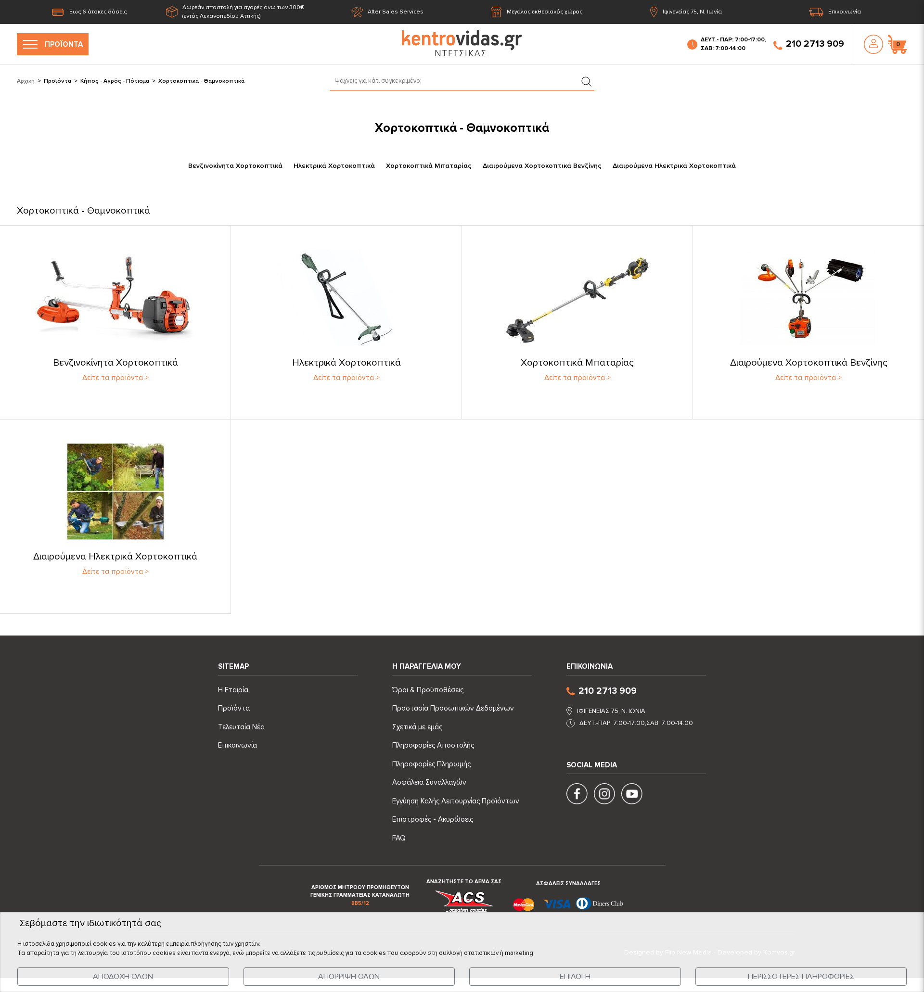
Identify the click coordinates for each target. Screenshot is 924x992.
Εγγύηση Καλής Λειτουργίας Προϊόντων (455, 801)
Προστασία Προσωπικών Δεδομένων (453, 708)
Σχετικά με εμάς (417, 727)
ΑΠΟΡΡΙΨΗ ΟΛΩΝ (349, 976)
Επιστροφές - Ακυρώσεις (432, 819)
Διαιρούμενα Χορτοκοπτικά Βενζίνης (542, 166)
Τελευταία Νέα (241, 727)
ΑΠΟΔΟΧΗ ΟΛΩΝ (123, 976)
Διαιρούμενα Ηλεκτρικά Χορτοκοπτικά (674, 166)
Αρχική (26, 81)
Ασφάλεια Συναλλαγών (429, 782)
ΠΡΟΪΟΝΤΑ (64, 44)
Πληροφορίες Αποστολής (433, 745)
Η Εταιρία (233, 690)
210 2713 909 (815, 44)
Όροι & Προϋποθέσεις (427, 690)
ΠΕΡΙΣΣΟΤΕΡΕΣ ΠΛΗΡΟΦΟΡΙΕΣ (801, 976)
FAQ (399, 838)
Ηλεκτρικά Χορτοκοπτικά (334, 166)
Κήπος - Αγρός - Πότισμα (114, 81)
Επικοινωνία (844, 11)
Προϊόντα (57, 81)
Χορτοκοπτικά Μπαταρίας (429, 166)
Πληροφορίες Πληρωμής (431, 764)
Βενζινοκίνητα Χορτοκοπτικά (235, 166)
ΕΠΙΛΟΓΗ (575, 976)
